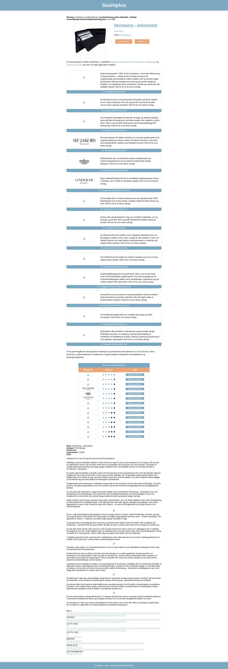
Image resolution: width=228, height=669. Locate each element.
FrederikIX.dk (138, 62)
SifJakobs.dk (150, 62)
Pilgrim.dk (114, 62)
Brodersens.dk (126, 62)
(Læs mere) (119, 31)
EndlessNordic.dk (73, 65)
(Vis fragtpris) (125, 35)
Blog (107, 665)
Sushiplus (114, 5)
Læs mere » (124, 41)
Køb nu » (142, 41)
